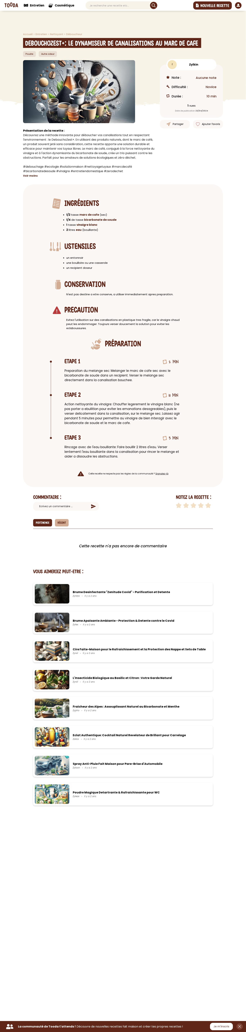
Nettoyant (57, 34)
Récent (62, 523)
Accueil (28, 34)
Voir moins (30, 176)
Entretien (41, 34)
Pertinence (42, 523)
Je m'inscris (221, 1026)
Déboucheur (74, 34)
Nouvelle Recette (214, 6)
